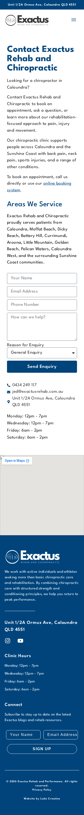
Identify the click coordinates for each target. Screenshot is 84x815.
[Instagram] (7, 641)
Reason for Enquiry (25, 345)
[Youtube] (20, 641)
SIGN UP (42, 749)
